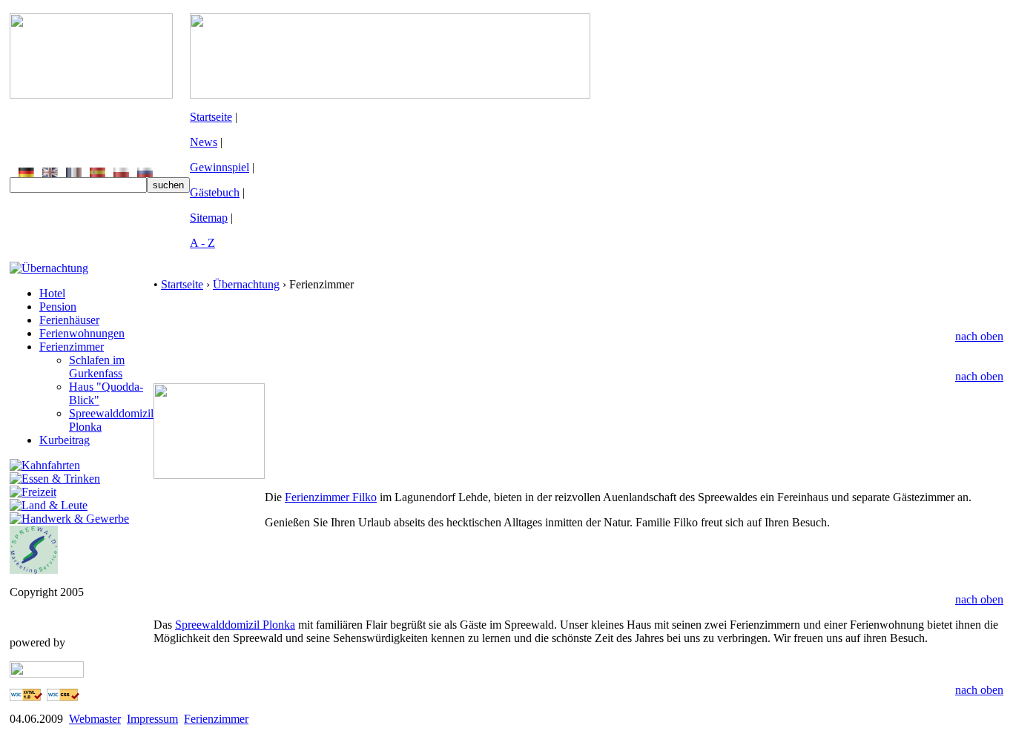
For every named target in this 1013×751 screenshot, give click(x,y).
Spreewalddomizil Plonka (235, 624)
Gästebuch (215, 192)
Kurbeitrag (64, 440)
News (203, 142)
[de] (26, 173)
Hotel (52, 293)
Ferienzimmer (71, 346)
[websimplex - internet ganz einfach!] (47, 673)
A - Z (202, 242)
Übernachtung (246, 284)
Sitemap (209, 217)
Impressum (152, 718)
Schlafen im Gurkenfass (97, 367)
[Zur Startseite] (91, 94)
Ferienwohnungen (82, 333)
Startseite (211, 116)
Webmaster (95, 718)
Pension (57, 306)
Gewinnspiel (219, 167)
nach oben (979, 336)
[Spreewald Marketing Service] (34, 569)
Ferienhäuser (69, 320)
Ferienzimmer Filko (331, 497)
